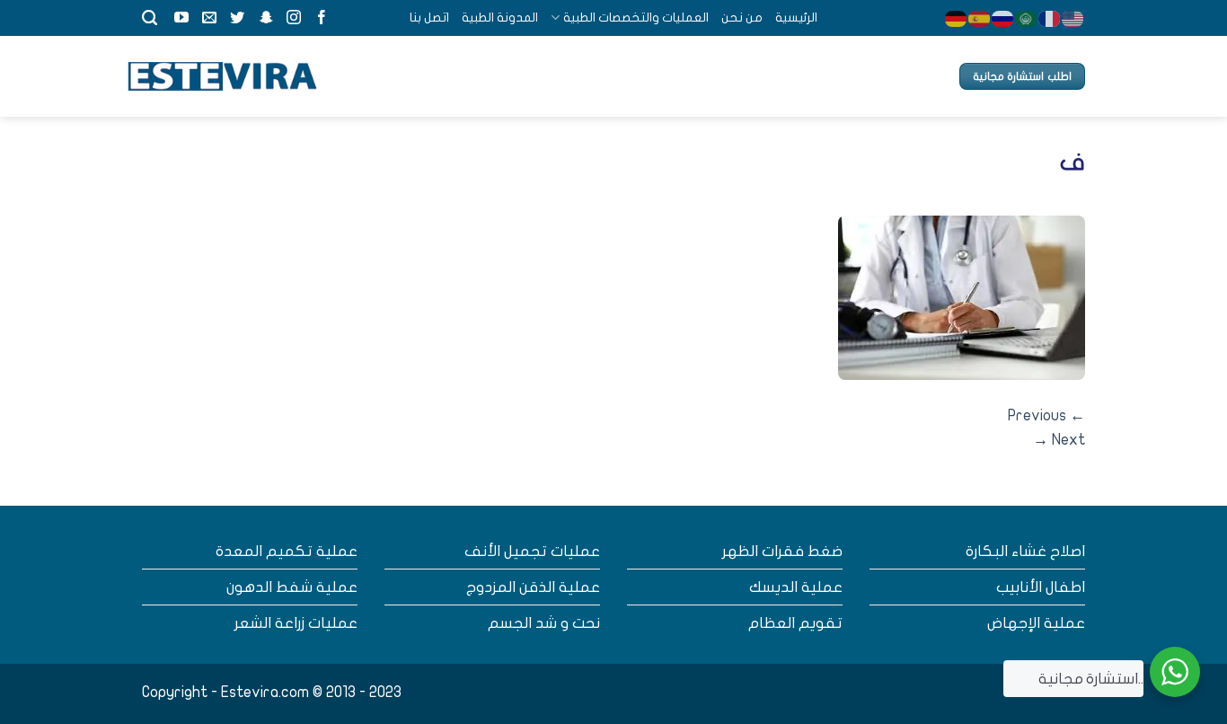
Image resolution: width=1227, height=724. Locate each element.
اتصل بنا (429, 17)
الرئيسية (796, 17)
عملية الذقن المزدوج (533, 587)
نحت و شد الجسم (544, 623)
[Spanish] (980, 17)
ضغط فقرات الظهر (782, 551)
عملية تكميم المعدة (287, 551)
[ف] (961, 297)
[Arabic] (1026, 17)
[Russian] (1003, 17)
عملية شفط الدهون (292, 587)
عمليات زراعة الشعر (296, 623)
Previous (1046, 415)
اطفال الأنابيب (1040, 587)
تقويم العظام (795, 623)
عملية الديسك (796, 587)
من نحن (742, 17)
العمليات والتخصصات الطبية (635, 17)
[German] (956, 17)
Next (1059, 439)
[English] (1073, 17)
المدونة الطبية (500, 17)
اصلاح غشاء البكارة (1025, 551)
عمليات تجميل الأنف (532, 551)
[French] (1050, 17)
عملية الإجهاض (1036, 623)
